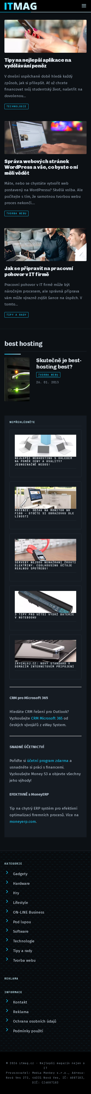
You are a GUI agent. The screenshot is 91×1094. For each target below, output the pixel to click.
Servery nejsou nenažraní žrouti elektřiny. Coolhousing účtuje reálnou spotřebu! (45, 565)
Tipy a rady (16, 314)
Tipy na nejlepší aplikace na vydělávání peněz (37, 63)
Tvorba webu (16, 213)
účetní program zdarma (47, 760)
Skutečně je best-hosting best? (59, 363)
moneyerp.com (22, 821)
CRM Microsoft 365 (47, 718)
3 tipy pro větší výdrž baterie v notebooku (44, 616)
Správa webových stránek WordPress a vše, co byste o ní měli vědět (41, 167)
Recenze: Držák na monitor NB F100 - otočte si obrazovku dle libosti (44, 513)
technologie (16, 106)
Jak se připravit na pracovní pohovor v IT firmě (38, 271)
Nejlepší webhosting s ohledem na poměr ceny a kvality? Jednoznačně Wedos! (43, 461)
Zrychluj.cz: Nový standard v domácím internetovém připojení (44, 665)
